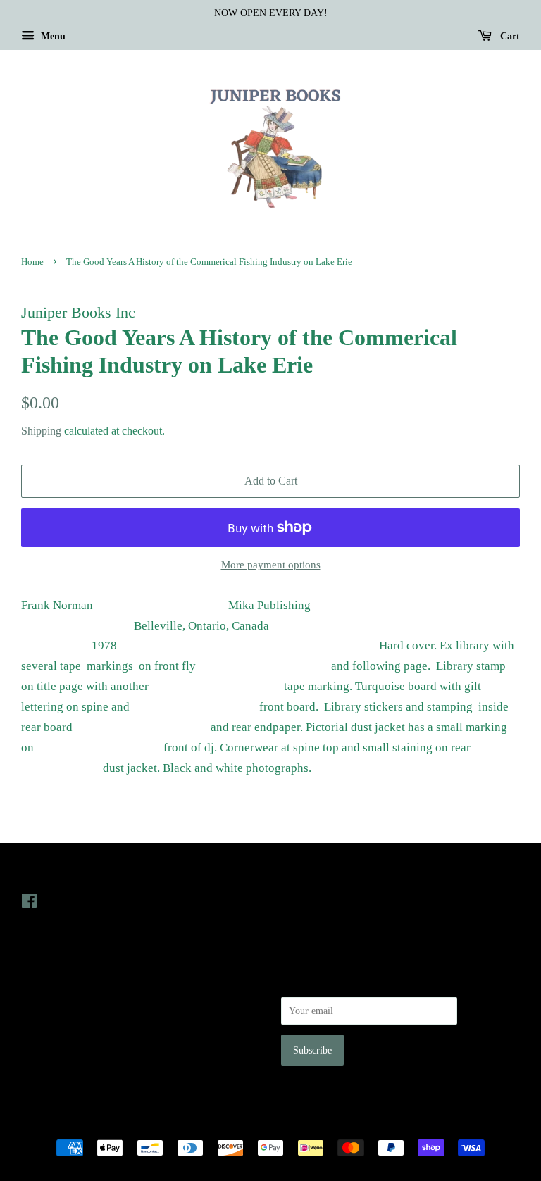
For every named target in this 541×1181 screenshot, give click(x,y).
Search (34, 981)
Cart (508, 36)
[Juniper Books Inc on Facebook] (29, 903)
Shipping (41, 431)
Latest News (310, 873)
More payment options (271, 564)
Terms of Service (55, 1040)
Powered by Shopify (349, 1123)
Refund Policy (49, 1021)
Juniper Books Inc (266, 1123)
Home (32, 262)
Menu (52, 36)
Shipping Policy (53, 1060)
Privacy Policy (50, 1001)
